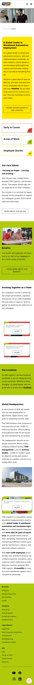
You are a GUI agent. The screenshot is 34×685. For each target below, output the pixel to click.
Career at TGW (7, 655)
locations (24, 256)
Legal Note (6, 629)
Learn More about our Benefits (17, 270)
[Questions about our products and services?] (29, 681)
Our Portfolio (6, 597)
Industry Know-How (9, 594)
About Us (5, 662)
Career (4, 600)
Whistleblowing (7, 639)
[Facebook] (20, 672)
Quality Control (7, 620)
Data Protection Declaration (12, 632)
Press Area (6, 610)
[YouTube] (13, 672)
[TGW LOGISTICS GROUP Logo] (6, 4)
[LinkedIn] (20, 678)
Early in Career (7, 658)
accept (17, 331)
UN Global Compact (9, 642)
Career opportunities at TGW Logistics (17, 109)
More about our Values (15, 211)
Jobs (3, 652)
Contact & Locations (9, 616)
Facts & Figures (7, 613)
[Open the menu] (31, 4)
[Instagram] (14, 678)
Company (5, 590)
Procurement (6, 635)
